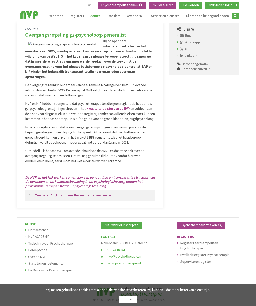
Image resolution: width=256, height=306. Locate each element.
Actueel (95, 16)
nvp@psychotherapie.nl (124, 256)
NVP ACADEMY (162, 5)
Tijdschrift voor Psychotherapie (50, 243)
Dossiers (114, 16)
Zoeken (235, 16)
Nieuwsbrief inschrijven (121, 225)
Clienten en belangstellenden (207, 16)
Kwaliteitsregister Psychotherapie (204, 255)
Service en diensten (165, 16)
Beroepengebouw (195, 64)
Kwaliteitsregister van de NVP (108, 108)
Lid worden (191, 5)
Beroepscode (37, 250)
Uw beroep (55, 16)
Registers (77, 16)
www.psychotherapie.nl (124, 263)
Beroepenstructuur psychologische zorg (75, 186)
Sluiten (128, 299)
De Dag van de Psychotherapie (50, 270)
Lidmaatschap (38, 230)
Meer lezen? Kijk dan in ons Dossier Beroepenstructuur (74, 195)
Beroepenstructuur (196, 69)
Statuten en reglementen (46, 263)
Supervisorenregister (195, 261)
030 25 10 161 (116, 250)
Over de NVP (136, 16)
